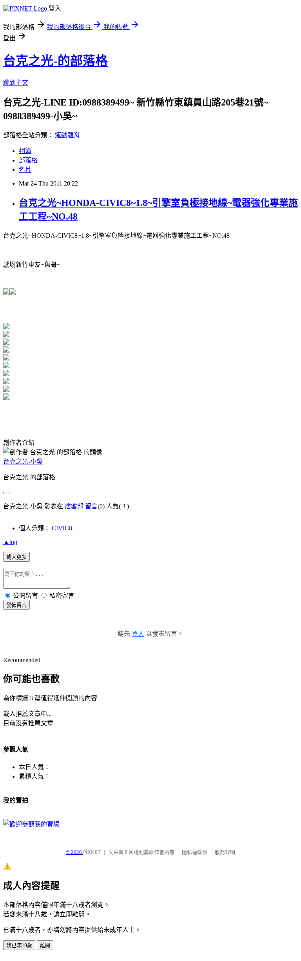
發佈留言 (16, 605)
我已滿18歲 (19, 945)
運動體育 (67, 135)
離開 (45, 945)
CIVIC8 (62, 528)
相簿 (25, 150)
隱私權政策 (194, 852)
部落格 (28, 160)
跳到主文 (15, 82)
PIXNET (92, 852)
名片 (25, 169)
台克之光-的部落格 (55, 61)
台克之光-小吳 (23, 461)
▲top (10, 542)
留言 (91, 506)
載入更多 (16, 557)
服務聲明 (225, 852)
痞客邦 (74, 506)
